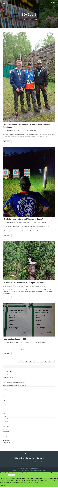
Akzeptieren (11, 475)
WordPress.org (6, 443)
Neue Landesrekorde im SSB (14, 339)
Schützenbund (39, 286)
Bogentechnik (6, 418)
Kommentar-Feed (7, 442)
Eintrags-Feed (6, 440)
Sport (38, 222)
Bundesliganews (6, 421)
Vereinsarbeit (45, 222)
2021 (4, 400)
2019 (4, 395)
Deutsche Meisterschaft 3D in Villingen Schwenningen (25, 283)
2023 (29, 222)
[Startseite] (21, 19)
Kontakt (40, 461)
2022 (4, 403)
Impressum (20, 468)
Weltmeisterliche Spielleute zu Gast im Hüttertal (14, 385)
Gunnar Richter (8, 130)
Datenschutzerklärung (29, 468)
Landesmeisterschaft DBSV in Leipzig (11, 380)
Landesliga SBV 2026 (8, 377)
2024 (25, 130)
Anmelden (5, 438)
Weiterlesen (8, 142)
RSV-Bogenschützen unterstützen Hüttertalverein (14, 382)
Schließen (2, 485)
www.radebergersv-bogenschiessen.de (26, 461)
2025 (4, 411)
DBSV (34, 130)
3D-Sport (29, 130)
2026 (4, 413)
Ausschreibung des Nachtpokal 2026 (11, 374)
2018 (4, 393)
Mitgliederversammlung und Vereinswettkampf (23, 219)
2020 (4, 398)
